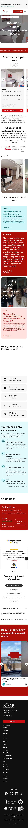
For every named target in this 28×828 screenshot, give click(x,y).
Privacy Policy (20, 820)
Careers (5, 781)
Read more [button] (14, 560)
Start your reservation (10, 110)
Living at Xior (20, 597)
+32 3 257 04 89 (7, 715)
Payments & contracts (15, 593)
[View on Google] (14, 564)
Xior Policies (18, 824)
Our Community (7, 755)
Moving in (8, 597)
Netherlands (6, 736)
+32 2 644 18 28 (7, 521)
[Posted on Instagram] (26, 684)
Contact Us (6, 767)
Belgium (5, 727)
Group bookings (7, 758)
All (2, 147)
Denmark (5, 730)
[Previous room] (12, 65)
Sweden (5, 747)
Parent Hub (6, 770)
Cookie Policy (10, 824)
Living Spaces (8, 148)
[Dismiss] (26, 4)
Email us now (19, 522)
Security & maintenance (15, 585)
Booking (15, 601)
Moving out (15, 589)
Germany (5, 733)
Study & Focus (22, 149)
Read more (6, 227)
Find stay (17, 11)
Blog (4, 761)
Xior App (5, 772)
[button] (3, 79)
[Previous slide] (3, 155)
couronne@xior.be (8, 526)
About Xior (6, 753)
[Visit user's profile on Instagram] (3, 684)
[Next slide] (7, 155)
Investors (5, 778)
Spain (4, 744)
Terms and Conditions (9, 820)
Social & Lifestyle (15, 148)
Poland (5, 739)
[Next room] (16, 65)
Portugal (5, 741)
